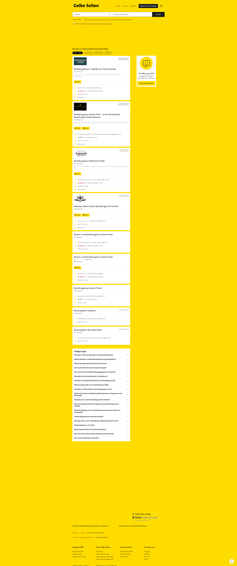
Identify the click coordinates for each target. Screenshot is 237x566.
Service (125, 6)
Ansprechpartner (77, 551)
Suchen (118, 6)
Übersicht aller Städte (79, 557)
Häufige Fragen (77, 554)
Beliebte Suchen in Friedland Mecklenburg (132, 526)
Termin (86, 128)
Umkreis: (76, 19)
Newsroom (99, 551)
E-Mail (78, 82)
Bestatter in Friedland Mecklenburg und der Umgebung (89, 526)
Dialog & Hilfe (78, 547)
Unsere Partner (126, 547)
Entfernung (98, 53)
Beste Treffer (78, 53)
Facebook (147, 554)
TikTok (146, 559)
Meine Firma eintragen (148, 6)
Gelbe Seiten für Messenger (105, 557)
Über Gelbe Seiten (103, 547)
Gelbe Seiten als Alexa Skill (104, 559)
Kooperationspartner (126, 551)
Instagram (147, 551)
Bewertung (88, 53)
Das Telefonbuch (125, 554)
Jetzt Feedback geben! (146, 83)
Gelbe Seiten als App (102, 554)
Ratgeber (133, 6)
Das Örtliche (124, 557)
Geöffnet (108, 53)
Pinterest (147, 557)
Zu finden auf (149, 547)
